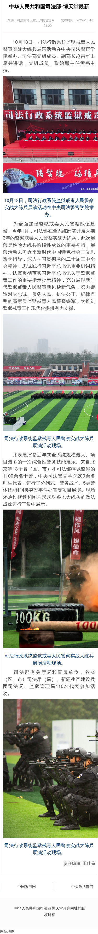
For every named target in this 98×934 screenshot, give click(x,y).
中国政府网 (27, 886)
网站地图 (7, 931)
